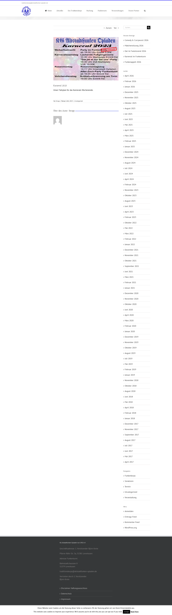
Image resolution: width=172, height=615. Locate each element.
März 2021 (129, 277)
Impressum (65, 599)
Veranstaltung (130, 497)
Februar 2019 (130, 369)
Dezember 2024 (131, 152)
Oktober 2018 (130, 386)
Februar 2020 (130, 326)
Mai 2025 (129, 124)
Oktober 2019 (130, 347)
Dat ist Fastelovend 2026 (135, 51)
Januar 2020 (130, 331)
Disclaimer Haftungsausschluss (74, 588)
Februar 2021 (130, 282)
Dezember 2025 (131, 92)
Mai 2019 (129, 364)
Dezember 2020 (131, 293)
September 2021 (132, 266)
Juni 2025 (129, 119)
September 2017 (132, 434)
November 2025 (131, 97)
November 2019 (131, 342)
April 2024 (129, 179)
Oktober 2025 (130, 103)
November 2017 (131, 429)
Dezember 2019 (131, 337)
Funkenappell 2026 (133, 62)
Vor (115, 28)
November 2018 (131, 380)
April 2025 (129, 130)
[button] (145, 10)
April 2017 (129, 462)
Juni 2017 (129, 451)
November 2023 (131, 190)
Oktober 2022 (130, 222)
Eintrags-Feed (131, 516)
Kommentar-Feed (132, 522)
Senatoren (129, 481)
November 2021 (131, 255)
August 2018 (130, 391)
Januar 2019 (130, 375)
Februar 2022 (130, 239)
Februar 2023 (130, 217)
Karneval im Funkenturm (135, 56)
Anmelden (129, 511)
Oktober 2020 (130, 304)
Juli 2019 (128, 358)
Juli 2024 (128, 168)
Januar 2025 (130, 146)
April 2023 (129, 211)
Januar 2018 (130, 418)
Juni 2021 (129, 271)
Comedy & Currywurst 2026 (136, 40)
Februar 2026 (130, 81)
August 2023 (130, 201)
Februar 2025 (130, 141)
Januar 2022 (130, 244)
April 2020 (129, 315)
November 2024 (131, 157)
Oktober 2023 (130, 195)
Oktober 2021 (130, 260)
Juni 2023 (129, 206)
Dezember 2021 (131, 250)
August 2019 (130, 353)
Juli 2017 (128, 445)
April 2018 (129, 407)
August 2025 (130, 108)
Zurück (109, 28)
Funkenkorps (130, 475)
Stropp (58, 101)
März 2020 (129, 320)
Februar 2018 (130, 413)
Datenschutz (66, 593)
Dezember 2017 (131, 424)
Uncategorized (78, 101)
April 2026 (129, 75)
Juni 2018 (129, 396)
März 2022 (129, 233)
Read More (135, 612)
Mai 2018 (129, 402)
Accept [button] (126, 612)
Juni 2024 (129, 173)
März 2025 (129, 135)
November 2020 (131, 299)
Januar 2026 (130, 86)
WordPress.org (131, 527)
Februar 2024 (130, 184)
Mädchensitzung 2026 (134, 45)
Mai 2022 (129, 228)
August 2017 (130, 440)
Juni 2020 (129, 309)
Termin (128, 486)
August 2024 (130, 162)
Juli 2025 (128, 114)
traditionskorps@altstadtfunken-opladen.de (35, 3)
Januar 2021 (130, 288)
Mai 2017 (129, 456)
